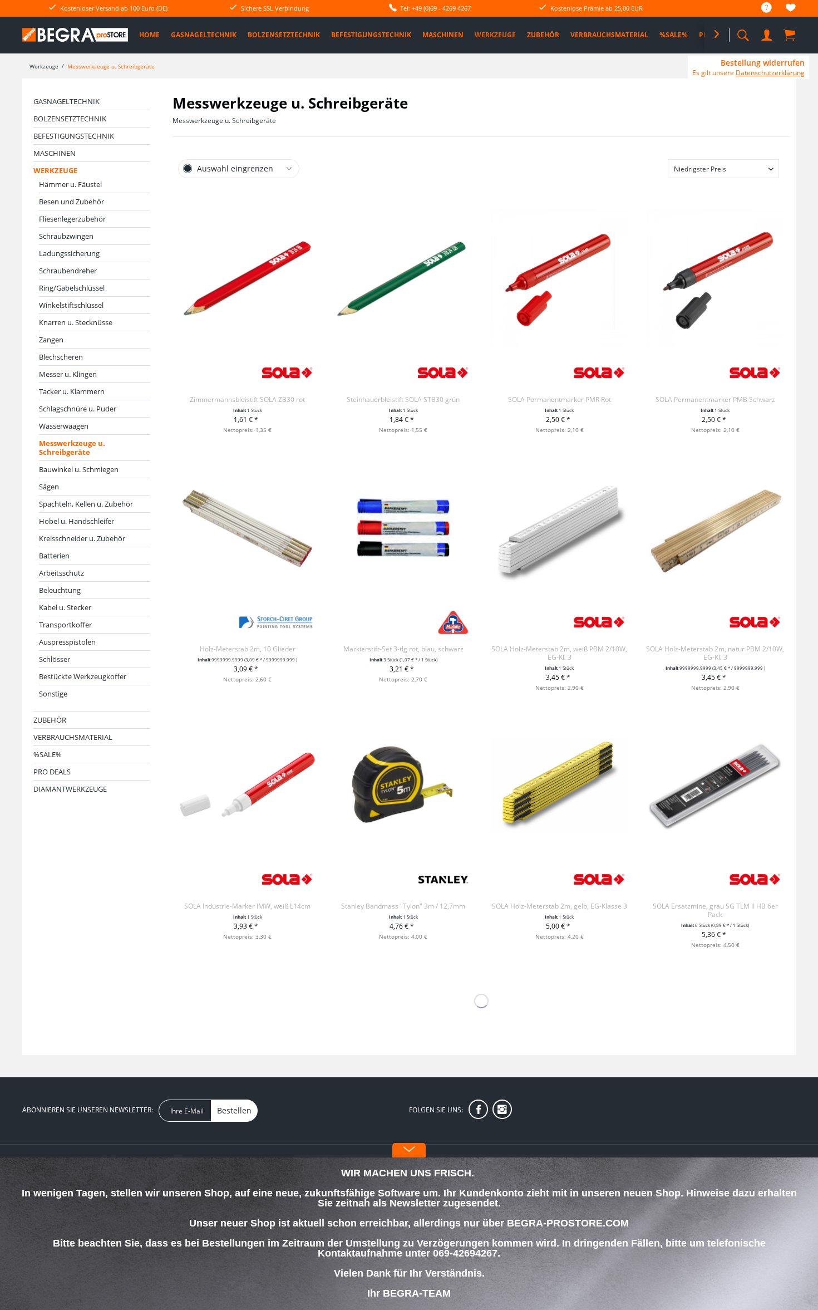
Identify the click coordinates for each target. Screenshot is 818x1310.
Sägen (49, 487)
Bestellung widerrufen (763, 63)
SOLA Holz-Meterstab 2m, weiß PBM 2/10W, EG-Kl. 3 (559, 653)
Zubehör (49, 720)
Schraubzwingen (66, 236)
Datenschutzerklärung (770, 72)
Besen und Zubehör (71, 202)
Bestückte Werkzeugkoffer (82, 676)
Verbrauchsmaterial (72, 737)
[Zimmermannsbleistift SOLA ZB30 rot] (247, 278)
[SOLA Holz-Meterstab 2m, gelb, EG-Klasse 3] (559, 785)
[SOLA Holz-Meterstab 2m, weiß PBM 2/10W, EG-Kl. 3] (559, 527)
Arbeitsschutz (61, 573)
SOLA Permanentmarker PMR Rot (559, 399)
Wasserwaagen (63, 426)
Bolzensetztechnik (69, 119)
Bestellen (234, 1110)
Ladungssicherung (69, 253)
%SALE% (47, 754)
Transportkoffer (65, 625)
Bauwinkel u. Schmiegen (79, 469)
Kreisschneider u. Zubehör (82, 538)
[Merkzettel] (791, 9)
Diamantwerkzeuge (70, 789)
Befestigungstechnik (73, 136)
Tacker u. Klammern (72, 391)
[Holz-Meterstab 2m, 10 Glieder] (247, 527)
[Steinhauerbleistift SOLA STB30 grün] (403, 278)
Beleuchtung (60, 590)
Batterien (54, 556)
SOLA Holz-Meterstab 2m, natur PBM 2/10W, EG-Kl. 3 (715, 653)
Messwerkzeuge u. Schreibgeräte (72, 447)
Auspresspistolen (67, 642)
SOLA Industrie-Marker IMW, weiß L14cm (247, 906)
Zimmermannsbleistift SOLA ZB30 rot (247, 399)
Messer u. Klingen (68, 374)
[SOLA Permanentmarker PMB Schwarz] (715, 278)
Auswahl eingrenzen (235, 168)
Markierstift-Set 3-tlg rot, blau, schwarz (403, 649)
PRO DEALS (52, 772)
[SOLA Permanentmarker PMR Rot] (559, 278)
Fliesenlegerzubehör (72, 219)
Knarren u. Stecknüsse (75, 322)
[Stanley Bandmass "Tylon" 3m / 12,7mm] (403, 785)
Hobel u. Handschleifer (76, 521)
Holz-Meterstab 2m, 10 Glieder (247, 649)
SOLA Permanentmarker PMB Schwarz (715, 399)
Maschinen (54, 153)
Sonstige (53, 694)
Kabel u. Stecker (65, 607)
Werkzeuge (55, 170)
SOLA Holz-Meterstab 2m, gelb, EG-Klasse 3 (559, 906)
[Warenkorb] (790, 34)
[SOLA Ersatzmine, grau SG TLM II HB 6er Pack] (715, 785)
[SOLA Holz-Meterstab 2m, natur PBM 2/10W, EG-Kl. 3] (715, 527)
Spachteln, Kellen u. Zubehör (86, 504)
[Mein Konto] (768, 33)
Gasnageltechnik (66, 101)
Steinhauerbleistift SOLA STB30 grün (403, 399)
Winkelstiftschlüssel (71, 305)
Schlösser (54, 659)
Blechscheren (61, 357)
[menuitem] (761, 8)
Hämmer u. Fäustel (70, 184)
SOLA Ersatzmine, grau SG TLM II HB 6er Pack (715, 910)
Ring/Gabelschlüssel (72, 288)
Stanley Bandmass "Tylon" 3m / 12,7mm (403, 906)
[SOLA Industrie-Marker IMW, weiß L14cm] (247, 785)
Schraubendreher (68, 271)
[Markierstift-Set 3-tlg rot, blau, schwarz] (403, 527)
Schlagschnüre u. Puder (77, 409)
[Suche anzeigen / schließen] (743, 32)
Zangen (51, 340)
